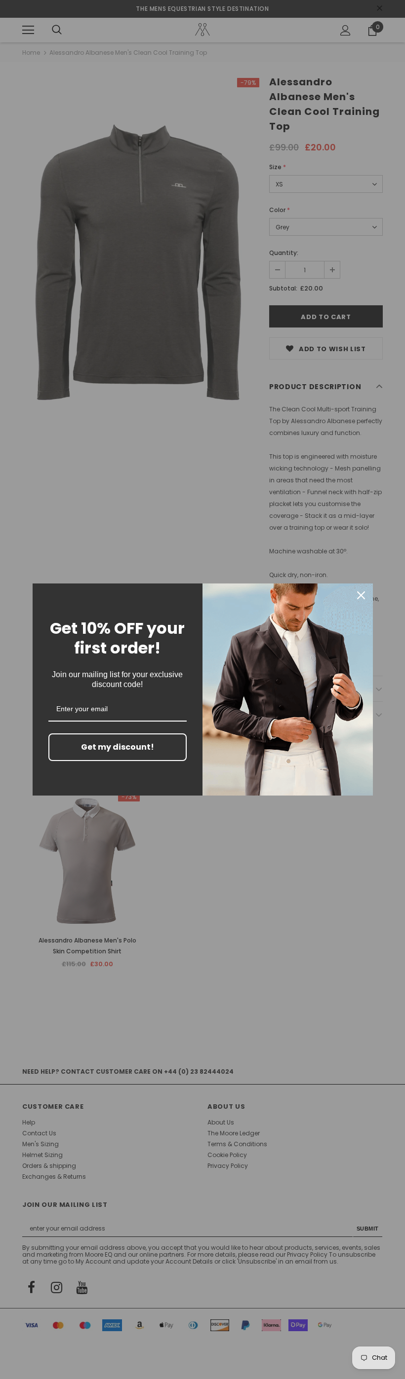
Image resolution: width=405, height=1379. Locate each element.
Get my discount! (117, 747)
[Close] (361, 595)
